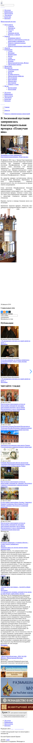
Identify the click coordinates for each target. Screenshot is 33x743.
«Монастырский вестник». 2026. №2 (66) (13, 656)
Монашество (8, 68)
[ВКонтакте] (2, 312)
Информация (8, 12)
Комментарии (12, 54)
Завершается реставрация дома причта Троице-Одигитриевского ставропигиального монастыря (16, 446)
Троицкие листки (13, 33)
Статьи (10, 51)
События (11, 26)
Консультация (12, 79)
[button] (31, 372)
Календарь (7, 17)
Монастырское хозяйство (16, 76)
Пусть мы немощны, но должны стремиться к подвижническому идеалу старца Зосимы (15, 360)
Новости (7, 36)
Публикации (8, 49)
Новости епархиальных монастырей (19, 46)
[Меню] (1, 3)
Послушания (12, 83)
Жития (10, 73)
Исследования (12, 78)
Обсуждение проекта (14, 64)
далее (8, 740)
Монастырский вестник (8, 21)
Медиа (6, 86)
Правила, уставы (13, 84)
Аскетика (11, 71)
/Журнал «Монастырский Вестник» (12, 658)
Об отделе (7, 10)
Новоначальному (13, 69)
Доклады (11, 29)
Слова (10, 31)
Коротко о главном (14, 34)
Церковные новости (14, 38)
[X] (9, 312)
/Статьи (3, 575)
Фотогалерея (12, 89)
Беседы (10, 56)
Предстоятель (8, 24)
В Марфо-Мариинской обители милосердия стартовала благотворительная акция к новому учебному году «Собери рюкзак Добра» (15, 464)
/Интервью (4, 344)
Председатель (8, 13)
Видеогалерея (12, 88)
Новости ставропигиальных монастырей (17, 114)
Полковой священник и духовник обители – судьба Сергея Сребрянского (14, 543)
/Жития (3, 546)
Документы (8, 15)
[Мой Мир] (7, 312)
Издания (10, 61)
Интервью (11, 53)
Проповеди (11, 28)
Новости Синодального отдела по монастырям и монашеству (18, 40)
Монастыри (8, 66)
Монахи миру (12, 81)
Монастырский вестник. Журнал (18, 63)
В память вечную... (14, 74)
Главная (6, 107)
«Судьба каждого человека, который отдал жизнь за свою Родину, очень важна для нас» (16, 592)
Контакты (7, 18)
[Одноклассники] (4, 312)
